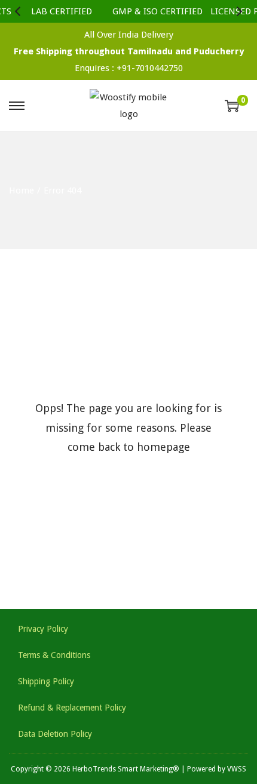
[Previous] (18, 11)
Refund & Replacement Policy (72, 707)
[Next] (238, 11)
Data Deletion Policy (55, 734)
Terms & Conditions (54, 655)
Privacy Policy (43, 629)
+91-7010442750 (150, 68)
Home (21, 190)
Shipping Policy (46, 681)
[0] (232, 106)
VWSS (236, 769)
